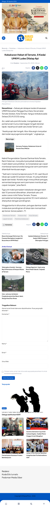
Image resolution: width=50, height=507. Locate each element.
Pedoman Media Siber (12, 477)
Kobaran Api (22, 215)
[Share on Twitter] (37, 68)
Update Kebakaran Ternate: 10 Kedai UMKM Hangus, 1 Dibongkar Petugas (38, 238)
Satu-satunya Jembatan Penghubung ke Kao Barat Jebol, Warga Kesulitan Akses (12, 296)
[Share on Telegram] (46, 68)
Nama (4, 344)
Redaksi (5, 471)
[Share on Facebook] (33, 68)
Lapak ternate (7, 219)
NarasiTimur (27, 496)
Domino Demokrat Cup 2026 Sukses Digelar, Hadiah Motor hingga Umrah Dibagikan (36, 434)
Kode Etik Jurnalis (10, 474)
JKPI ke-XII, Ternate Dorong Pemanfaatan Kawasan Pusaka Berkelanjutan (12, 455)
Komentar (5, 314)
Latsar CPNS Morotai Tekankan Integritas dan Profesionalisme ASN (36, 455)
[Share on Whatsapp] (41, 68)
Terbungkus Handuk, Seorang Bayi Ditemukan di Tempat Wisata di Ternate (13, 269)
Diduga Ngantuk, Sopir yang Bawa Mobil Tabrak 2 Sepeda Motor (35, 269)
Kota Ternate (33, 215)
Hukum (4, 408)
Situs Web (5, 361)
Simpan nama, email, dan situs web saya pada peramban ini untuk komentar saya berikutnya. (25, 372)
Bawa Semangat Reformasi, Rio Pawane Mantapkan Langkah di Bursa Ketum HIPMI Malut (12, 238)
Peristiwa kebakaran (21, 219)
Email (4, 352)
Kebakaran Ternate (9, 215)
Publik (28, 428)
